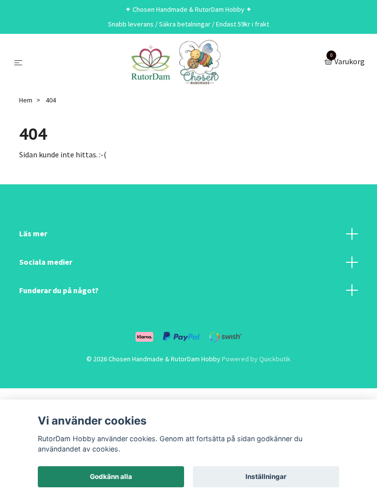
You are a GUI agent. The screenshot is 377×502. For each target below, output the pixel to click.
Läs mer (33, 233)
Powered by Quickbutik (256, 358)
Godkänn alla (111, 476)
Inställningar (266, 476)
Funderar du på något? (59, 290)
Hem (25, 100)
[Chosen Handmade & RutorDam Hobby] (175, 62)
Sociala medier (45, 262)
